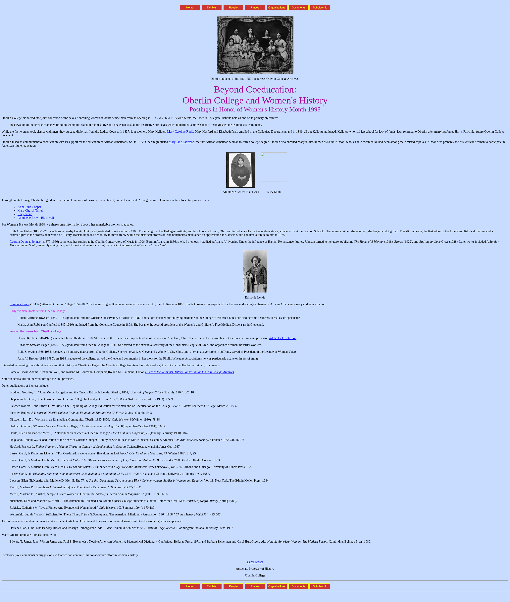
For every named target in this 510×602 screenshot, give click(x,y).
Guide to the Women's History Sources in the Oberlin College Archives (189, 372)
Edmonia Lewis (19, 304)
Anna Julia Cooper (29, 207)
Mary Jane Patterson (181, 142)
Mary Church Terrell (30, 210)
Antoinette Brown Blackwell (36, 217)
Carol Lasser (255, 562)
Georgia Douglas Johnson (26, 241)
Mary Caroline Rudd (180, 131)
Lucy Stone (25, 214)
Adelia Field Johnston (282, 338)
